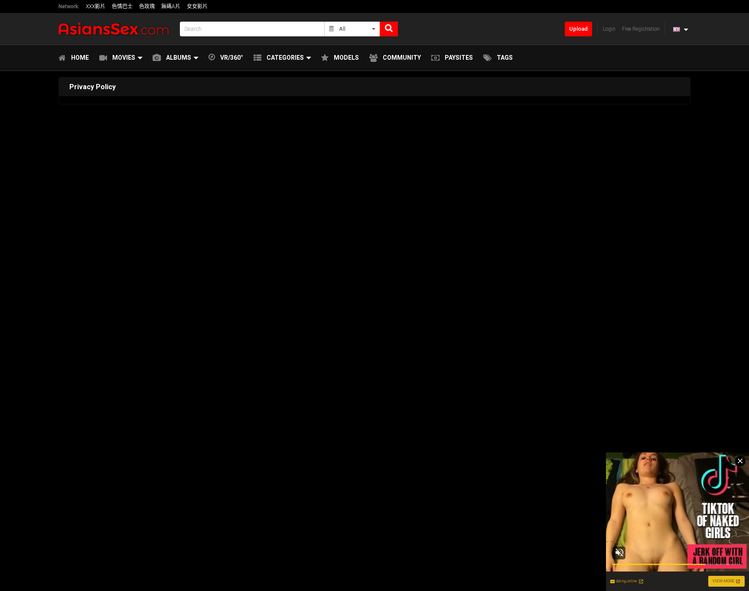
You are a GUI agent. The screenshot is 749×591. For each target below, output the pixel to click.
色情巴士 (122, 6)
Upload (578, 29)
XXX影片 (95, 6)
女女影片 (197, 6)
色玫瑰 (147, 6)
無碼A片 (170, 6)
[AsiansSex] (117, 29)
